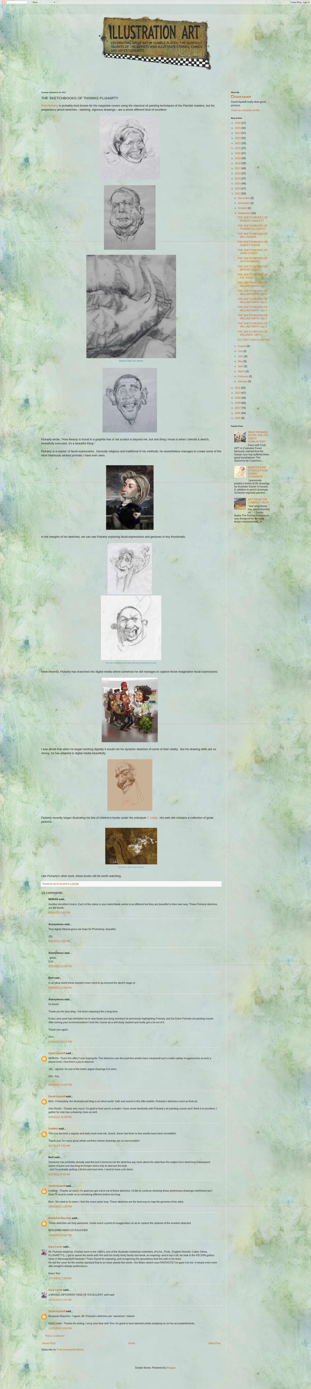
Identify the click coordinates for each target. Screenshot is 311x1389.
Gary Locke (55, 1246)
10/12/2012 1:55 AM (59, 1278)
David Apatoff (56, 1053)
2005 (238, 418)
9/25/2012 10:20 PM (60, 966)
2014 (238, 183)
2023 (238, 138)
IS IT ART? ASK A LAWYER (253, 339)
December (244, 198)
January (243, 381)
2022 (238, 143)
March (242, 371)
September (244, 213)
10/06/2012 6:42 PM (60, 1235)
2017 (238, 168)
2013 (238, 188)
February (243, 376)
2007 (238, 408)
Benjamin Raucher (59, 1218)
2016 (238, 173)
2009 (238, 398)
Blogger (171, 1367)
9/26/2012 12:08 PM (60, 987)
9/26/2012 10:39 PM (60, 1117)
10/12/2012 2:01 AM (59, 1299)
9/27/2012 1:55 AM (59, 1145)
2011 (238, 387)
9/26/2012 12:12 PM (60, 1041)
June (241, 356)
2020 (238, 153)
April (241, 366)
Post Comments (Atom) (70, 1349)
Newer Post (48, 1343)
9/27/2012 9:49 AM (59, 1174)
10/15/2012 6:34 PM (60, 1328)
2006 (238, 413)
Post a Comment (54, 1335)
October (243, 208)
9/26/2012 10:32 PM (60, 1084)
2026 (238, 123)
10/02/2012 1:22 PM (60, 1206)
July (240, 351)
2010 (238, 392)
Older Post (214, 1343)
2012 (238, 193)
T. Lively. (152, 817)
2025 (238, 128)
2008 (238, 403)
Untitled (53, 1128)
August (242, 346)
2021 (238, 148)
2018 (238, 163)
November (244, 203)
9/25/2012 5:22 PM (59, 912)
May (240, 361)
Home (131, 1343)
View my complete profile (245, 110)
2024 (238, 133)
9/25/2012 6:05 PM (59, 941)
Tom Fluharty (49, 105)
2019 (238, 158)
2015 (238, 178)
